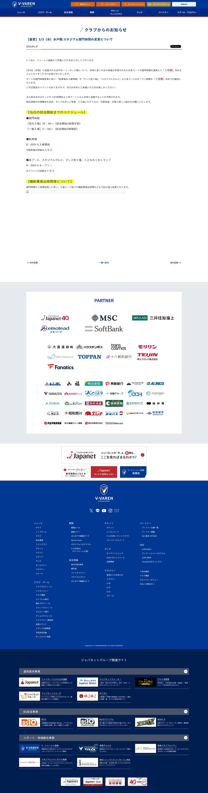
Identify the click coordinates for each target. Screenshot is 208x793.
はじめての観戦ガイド (80, 536)
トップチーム (41, 532)
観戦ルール (75, 528)
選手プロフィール (43, 603)
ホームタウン (41, 565)
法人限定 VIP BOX (149, 536)
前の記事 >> (175, 263)
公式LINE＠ (146, 558)
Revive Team (76, 540)
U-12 (108, 592)
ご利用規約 (144, 572)
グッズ (139, 12)
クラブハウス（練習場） (45, 620)
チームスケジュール (44, 616)
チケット (39, 549)
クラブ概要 (40, 595)
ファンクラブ (41, 544)
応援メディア (41, 624)
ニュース (21, 12)
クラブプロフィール (44, 587)
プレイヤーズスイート (116, 540)
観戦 (92, 12)
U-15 (108, 587)
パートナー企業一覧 (150, 528)
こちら (48, 150)
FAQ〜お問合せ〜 (147, 584)
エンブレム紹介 (42, 599)
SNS (142, 545)
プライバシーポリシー (149, 580)
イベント (39, 553)
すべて (38, 528)
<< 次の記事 (32, 263)
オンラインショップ (115, 553)
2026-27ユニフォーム (116, 558)
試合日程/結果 (77, 564)
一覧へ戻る (104, 263)
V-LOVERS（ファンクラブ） (118, 536)
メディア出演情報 (43, 628)
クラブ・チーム (45, 12)
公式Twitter (147, 549)
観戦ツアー (75, 532)
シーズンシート (113, 532)
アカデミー (40, 569)
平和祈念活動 (41, 633)
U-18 (108, 583)
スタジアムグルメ (78, 577)
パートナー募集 (148, 532)
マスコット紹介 (42, 612)
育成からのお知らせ (115, 575)
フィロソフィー (42, 591)
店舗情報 (110, 562)
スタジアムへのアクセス (81, 544)
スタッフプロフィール (44, 607)
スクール (39, 574)
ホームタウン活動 (43, 637)
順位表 (74, 569)
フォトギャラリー (78, 573)
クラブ (38, 536)
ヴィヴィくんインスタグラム (153, 553)
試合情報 (68, 12)
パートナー (163, 12)
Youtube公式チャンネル (152, 562)
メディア (39, 557)
